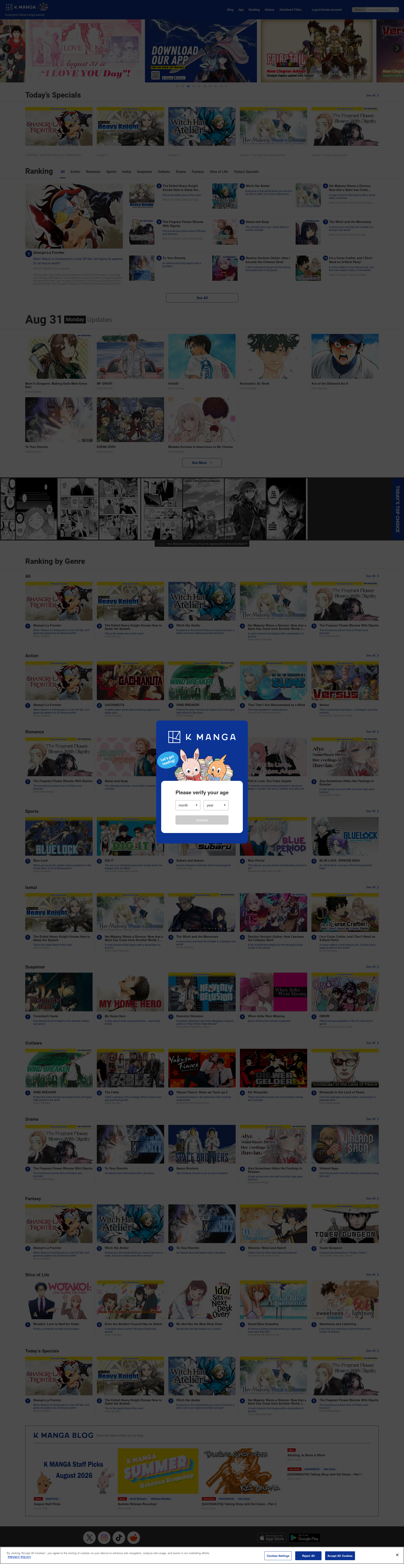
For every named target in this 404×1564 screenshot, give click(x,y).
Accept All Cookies (339, 1556)
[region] (202, 1555)
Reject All (308, 1556)
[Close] (397, 1554)
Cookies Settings (278, 1556)
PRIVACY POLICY (19, 1557)
